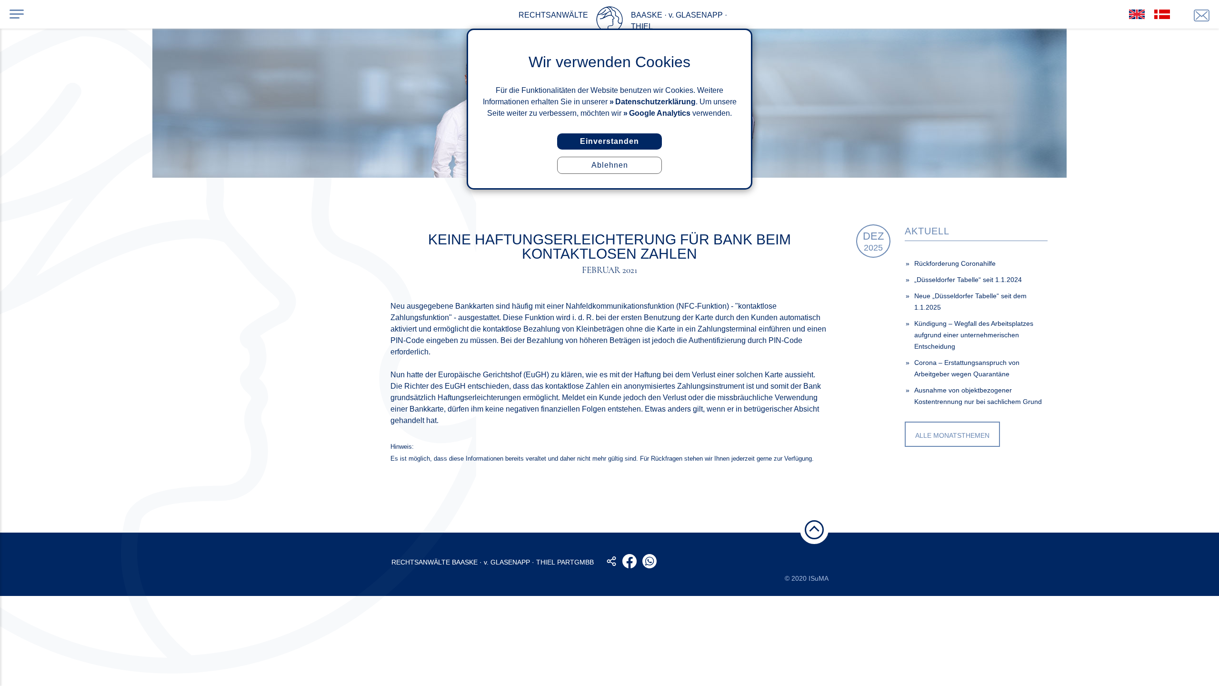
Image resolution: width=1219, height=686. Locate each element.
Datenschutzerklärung (655, 102)
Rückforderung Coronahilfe (955, 263)
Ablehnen (609, 165)
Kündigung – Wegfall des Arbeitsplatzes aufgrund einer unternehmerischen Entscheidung (973, 335)
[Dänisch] (1162, 14)
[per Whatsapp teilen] (649, 561)
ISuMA (819, 578)
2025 (873, 241)
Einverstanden (609, 141)
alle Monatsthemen (952, 435)
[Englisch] (1137, 14)
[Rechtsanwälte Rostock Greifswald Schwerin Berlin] (609, 21)
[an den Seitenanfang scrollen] (814, 529)
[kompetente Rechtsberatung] (1201, 15)
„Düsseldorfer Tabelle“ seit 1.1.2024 (968, 279)
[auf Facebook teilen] (629, 561)
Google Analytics (659, 113)
